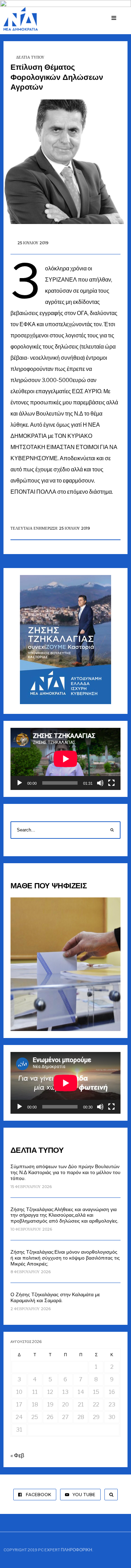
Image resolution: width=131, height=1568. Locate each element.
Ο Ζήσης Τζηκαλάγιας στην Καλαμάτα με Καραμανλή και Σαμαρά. (55, 1297)
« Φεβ (17, 1455)
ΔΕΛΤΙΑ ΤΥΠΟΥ (30, 57)
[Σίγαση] (100, 782)
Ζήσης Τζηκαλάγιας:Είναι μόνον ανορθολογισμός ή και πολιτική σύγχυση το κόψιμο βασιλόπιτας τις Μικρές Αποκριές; (65, 1258)
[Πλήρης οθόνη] (111, 782)
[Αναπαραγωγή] (19, 782)
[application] (65, 759)
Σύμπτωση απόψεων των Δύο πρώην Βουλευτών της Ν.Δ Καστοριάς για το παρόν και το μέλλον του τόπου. (65, 1172)
